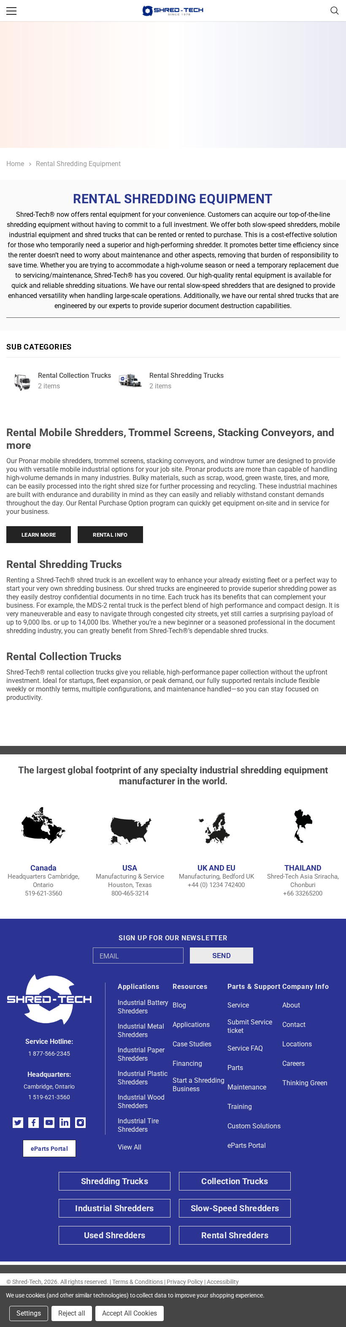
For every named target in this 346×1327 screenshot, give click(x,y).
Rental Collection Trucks (74, 375)
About (291, 1005)
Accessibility (223, 1281)
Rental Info (110, 535)
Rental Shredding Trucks (186, 375)
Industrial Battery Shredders (143, 1007)
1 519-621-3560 (49, 1097)
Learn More (39, 535)
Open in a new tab (18, 1122)
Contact (293, 1025)
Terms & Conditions (137, 1281)
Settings (28, 1313)
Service (238, 1005)
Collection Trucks (234, 1181)
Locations (297, 1044)
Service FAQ (245, 1048)
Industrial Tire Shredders (138, 1125)
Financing (187, 1063)
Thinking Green (304, 1083)
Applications (191, 1025)
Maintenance (246, 1087)
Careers (293, 1063)
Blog (179, 1005)
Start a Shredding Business (198, 1084)
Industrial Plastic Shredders (143, 1078)
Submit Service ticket (249, 1026)
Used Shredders (114, 1235)
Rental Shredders (234, 1235)
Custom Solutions (254, 1126)
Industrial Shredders (114, 1208)
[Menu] (11, 11)
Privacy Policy (185, 1281)
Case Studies (192, 1044)
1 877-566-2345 (49, 1053)
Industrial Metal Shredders (141, 1030)
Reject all (71, 1313)
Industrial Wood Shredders (141, 1101)
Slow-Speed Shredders (235, 1208)
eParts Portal (49, 1148)
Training (239, 1107)
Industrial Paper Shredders (141, 1054)
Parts (235, 1068)
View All (129, 1147)
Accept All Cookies (129, 1313)
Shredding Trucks (114, 1181)
